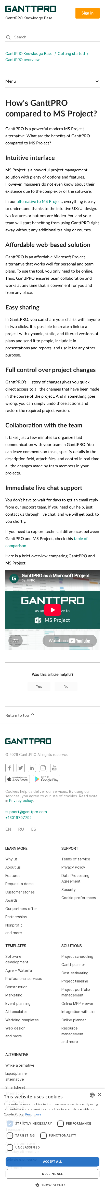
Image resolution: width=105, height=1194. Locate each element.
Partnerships (16, 917)
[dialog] (52, 1141)
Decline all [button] (52, 1174)
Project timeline (74, 981)
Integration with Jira (78, 1011)
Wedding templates (22, 1020)
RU (21, 829)
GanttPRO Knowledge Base (28, 53)
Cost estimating (74, 973)
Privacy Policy (73, 867)
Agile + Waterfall (19, 970)
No (66, 686)
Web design (15, 1028)
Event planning (18, 1003)
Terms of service (75, 859)
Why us (11, 859)
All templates (16, 1011)
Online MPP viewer (77, 1003)
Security (68, 889)
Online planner (73, 1020)
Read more (33, 1114)
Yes (39, 686)
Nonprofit (13, 925)
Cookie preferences (78, 898)
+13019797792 (18, 817)
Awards (11, 900)
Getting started (71, 53)
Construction (16, 987)
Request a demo (19, 884)
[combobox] (92, 1095)
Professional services (23, 978)
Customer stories (20, 892)
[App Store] (17, 779)
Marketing (13, 995)
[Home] (28, 742)
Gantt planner (73, 964)
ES (33, 829)
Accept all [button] (52, 1161)
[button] (52, 1185)
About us (13, 867)
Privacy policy (21, 800)
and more (13, 933)
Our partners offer (21, 908)
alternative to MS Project (39, 202)
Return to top (17, 715)
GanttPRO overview (22, 59)
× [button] (99, 1095)
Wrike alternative (19, 1065)
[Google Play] (46, 779)
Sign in (88, 13)
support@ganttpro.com (26, 811)
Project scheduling (77, 956)
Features (12, 875)
